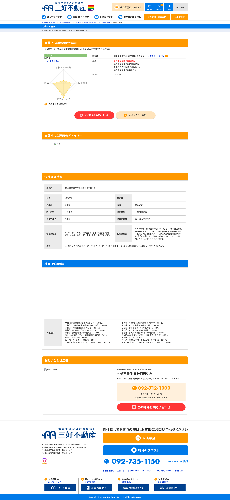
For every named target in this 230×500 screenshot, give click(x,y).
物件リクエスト (149, 450)
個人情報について (164, 470)
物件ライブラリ (133, 470)
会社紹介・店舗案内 (156, 17)
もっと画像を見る (51, 61)
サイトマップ (180, 7)
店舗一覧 (120, 470)
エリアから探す (54, 17)
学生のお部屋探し (132, 17)
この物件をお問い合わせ (97, 115)
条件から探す (106, 17)
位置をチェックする (156, 56)
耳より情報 (179, 17)
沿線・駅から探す (81, 17)
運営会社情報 (108, 470)
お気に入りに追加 (137, 115)
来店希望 (130, 7)
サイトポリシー (148, 470)
